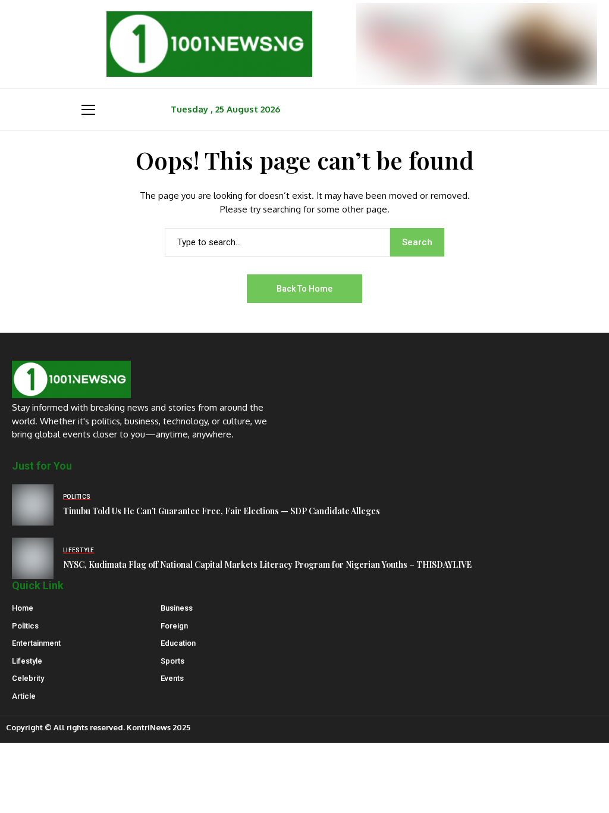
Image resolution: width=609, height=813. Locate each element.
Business (177, 608)
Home (22, 608)
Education (178, 643)
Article (24, 696)
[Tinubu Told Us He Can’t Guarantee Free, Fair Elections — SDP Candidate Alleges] (33, 505)
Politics (25, 625)
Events (172, 678)
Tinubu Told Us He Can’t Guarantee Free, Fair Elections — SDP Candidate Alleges (221, 511)
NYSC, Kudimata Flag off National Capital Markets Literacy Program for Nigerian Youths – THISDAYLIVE (267, 564)
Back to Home (304, 288)
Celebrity (28, 678)
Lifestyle (27, 660)
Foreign (174, 625)
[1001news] (209, 44)
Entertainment (36, 643)
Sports (172, 660)
